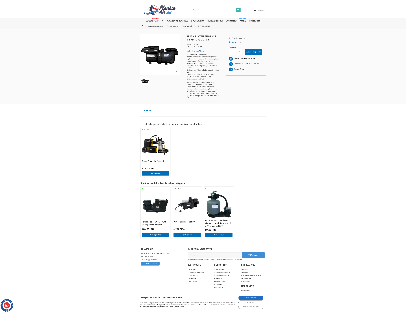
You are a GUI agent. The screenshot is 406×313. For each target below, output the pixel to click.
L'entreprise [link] (244, 269)
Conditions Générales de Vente (252, 275)
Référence (190, 47)
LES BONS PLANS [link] (152, 20)
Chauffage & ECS (194, 275)
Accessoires (192, 278)
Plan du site (246, 281)
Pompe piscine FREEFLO (184, 222)
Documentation (220, 269)
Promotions (192, 269)
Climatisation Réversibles (196, 272)
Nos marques (193, 281)
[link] (259, 10)
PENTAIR (196, 44)
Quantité (232, 47)
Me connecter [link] (245, 290)
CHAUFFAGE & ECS (197, 21)
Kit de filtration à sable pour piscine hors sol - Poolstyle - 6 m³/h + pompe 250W (218, 223)
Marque (189, 44)
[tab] (148, 110)
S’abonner (254, 255)
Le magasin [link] (244, 272)
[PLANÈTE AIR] (159, 10)
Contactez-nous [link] (150, 264)
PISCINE (242, 20)
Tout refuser (251, 302)
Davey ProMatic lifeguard (153, 161)
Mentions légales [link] (246, 278)
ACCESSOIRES (231, 21)
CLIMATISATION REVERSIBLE (177, 21)
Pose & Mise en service (223, 272)
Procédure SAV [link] (218, 278)
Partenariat (219, 284)
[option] (155, 152)
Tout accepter (251, 298)
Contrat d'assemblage (222, 275)
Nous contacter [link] (219, 287)
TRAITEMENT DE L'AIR (215, 21)
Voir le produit (155, 173)
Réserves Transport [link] (220, 281)
